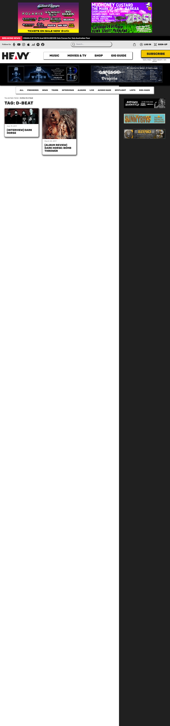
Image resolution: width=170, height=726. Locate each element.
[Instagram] (24, 44)
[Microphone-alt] (14, 44)
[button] (134, 44)
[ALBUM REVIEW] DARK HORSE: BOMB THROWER (57, 147)
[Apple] (28, 44)
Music (54, 55)
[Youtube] (19, 44)
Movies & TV (76, 55)
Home (16, 98)
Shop (98, 55)
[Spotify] (38, 44)
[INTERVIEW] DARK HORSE (19, 131)
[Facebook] (43, 44)
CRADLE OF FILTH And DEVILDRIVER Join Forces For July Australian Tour (56, 38)
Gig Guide (118, 55)
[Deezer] (33, 44)
